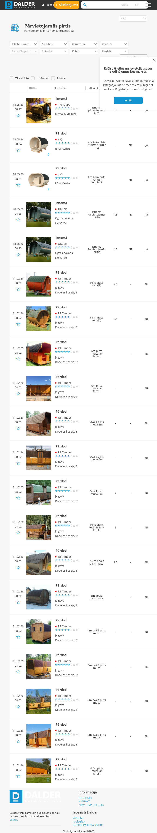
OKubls (62, 209)
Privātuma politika (91, 805)
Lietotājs (59, 88)
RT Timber (64, 278)
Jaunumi (78, 818)
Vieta (125, 4)
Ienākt (51, 4)
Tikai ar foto (22, 78)
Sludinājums (66, 5)
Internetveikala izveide (88, 825)
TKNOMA (64, 104)
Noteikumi (85, 798)
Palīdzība (79, 821)
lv (136, 4)
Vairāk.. (14, 820)
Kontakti (84, 801)
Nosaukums (95, 88)
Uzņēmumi (43, 78)
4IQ (60, 139)
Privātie (61, 78)
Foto (32, 88)
